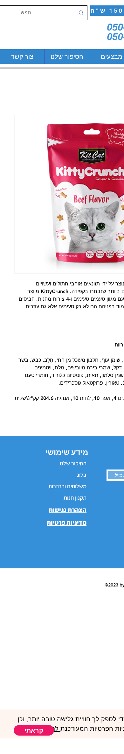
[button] (34, 730)
